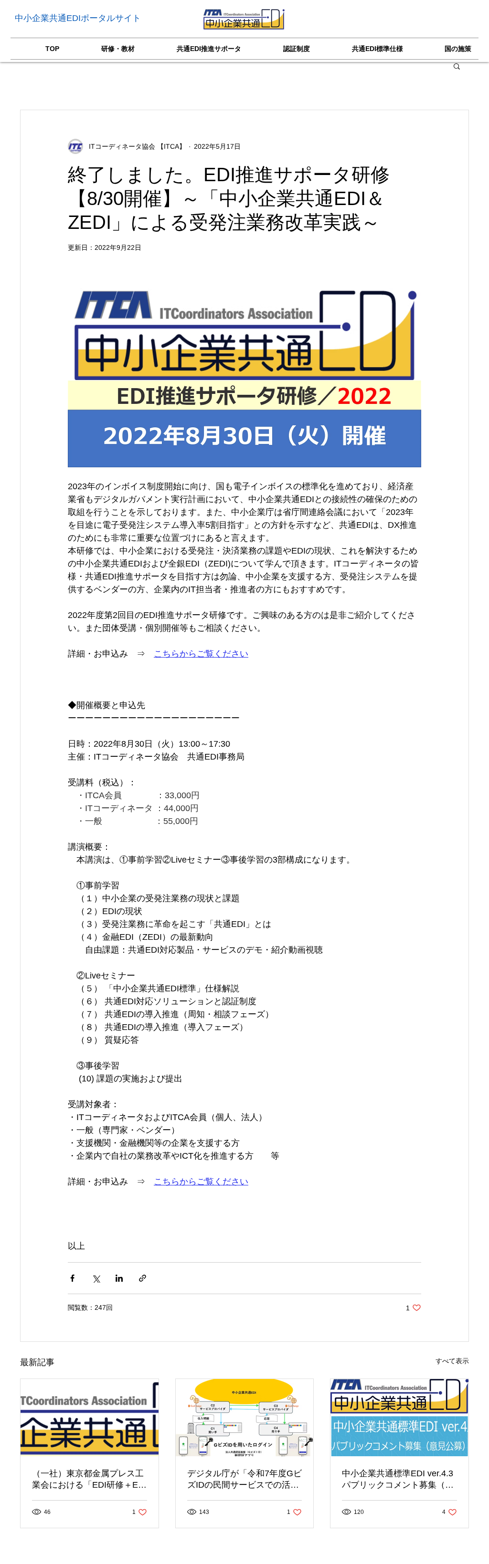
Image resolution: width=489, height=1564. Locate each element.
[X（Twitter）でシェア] (95, 1278)
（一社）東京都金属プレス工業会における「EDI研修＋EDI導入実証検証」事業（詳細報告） (89, 1480)
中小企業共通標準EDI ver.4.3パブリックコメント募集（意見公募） (398, 1480)
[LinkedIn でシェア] (119, 1278)
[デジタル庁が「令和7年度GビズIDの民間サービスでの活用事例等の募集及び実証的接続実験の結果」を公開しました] (245, 1417)
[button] (456, 66)
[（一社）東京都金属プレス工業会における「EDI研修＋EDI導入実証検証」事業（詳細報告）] (90, 1417)
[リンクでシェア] (142, 1278)
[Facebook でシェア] (72, 1278)
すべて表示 (452, 1361)
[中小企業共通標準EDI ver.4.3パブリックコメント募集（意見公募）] (399, 1417)
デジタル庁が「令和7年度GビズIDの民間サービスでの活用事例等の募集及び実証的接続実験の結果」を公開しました (244, 1480)
